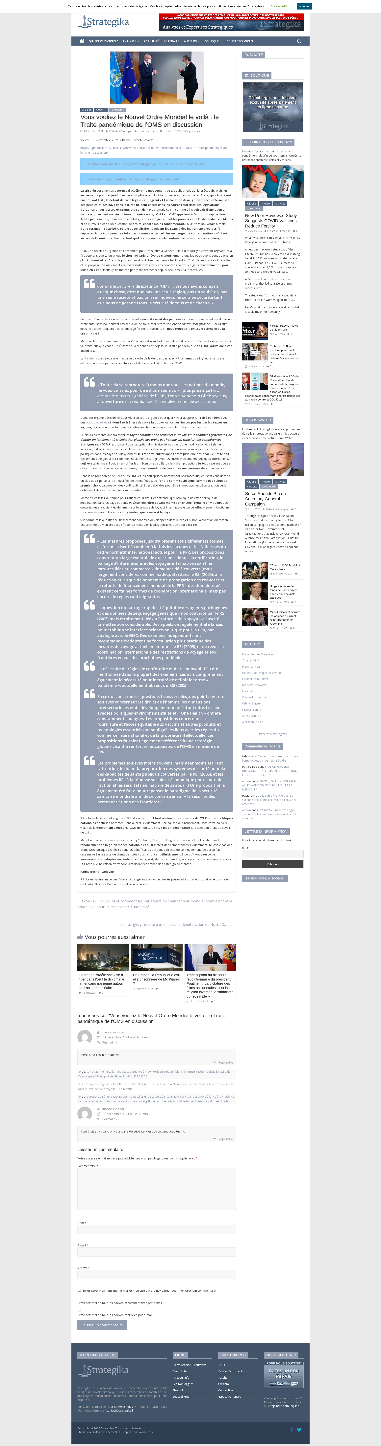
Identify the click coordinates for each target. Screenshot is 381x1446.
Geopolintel (180, 1371)
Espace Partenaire (229, 1396)
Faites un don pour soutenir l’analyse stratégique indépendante (134, 179)
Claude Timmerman (254, 697)
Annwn (246, 781)
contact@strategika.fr (120, 1410)
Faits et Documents (231, 1371)
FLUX (221, 1365)
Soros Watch (269, 486)
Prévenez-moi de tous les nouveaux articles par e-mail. (115, 1315)
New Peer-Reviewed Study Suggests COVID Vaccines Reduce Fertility (271, 220)
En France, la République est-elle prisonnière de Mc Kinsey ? (156, 979)
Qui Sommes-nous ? (103, 41)
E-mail (82, 1245)
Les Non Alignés (183, 1384)
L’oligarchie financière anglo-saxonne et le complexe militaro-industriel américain (269, 800)
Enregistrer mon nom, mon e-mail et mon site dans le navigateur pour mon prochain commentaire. (149, 1290)
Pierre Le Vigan (251, 666)
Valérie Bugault (251, 703)
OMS (185, 131)
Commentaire (87, 1166)
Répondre (225, 1062)
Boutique (211, 41)
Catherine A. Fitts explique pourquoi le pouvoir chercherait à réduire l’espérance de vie (284, 354)
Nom (81, 1223)
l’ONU (128, 818)
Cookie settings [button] (281, 6)
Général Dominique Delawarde (262, 673)
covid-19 (168, 131)
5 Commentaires (147, 131)
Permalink (109, 1042)
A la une (86, 110)
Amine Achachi (251, 716)
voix (112, 840)
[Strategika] (81, 41)
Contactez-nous (240, 41)
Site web (83, 1268)
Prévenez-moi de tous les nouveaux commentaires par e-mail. (119, 1303)
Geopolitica (225, 1390)
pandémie (195, 131)
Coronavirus (117, 110)
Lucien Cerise (250, 691)
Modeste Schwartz (254, 685)
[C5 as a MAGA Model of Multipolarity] (255, 564)
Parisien (90, 358)
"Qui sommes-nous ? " (123, 1407)
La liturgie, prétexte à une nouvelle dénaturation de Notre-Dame (178, 924)
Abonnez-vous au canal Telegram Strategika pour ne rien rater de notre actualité (147, 164)
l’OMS (165, 286)
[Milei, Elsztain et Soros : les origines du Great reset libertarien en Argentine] (255, 610)
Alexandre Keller (252, 722)
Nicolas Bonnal (112, 1109)
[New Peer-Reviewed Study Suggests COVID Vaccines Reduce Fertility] (273, 167)
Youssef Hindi (251, 660)
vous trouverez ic (98, 422)
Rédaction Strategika (121, 131)
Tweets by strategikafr (273, 734)
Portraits (171, 41)
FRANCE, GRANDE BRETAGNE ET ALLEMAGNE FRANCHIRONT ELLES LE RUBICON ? (270, 771)
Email (245, 847)
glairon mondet (112, 1032)
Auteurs (190, 41)
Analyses (129, 41)
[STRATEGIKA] (103, 1364)
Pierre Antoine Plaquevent (258, 654)
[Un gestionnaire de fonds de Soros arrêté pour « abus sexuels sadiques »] (255, 584)
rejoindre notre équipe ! (285, 1406)
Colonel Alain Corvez (255, 679)
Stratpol (178, 1390)
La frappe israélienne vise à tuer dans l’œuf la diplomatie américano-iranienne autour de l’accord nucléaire (101, 981)
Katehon (223, 1377)
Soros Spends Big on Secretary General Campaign (265, 499)
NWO (178, 131)
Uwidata (223, 1384)
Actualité (151, 41)
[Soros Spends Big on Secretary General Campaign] (273, 445)
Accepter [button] (304, 6)
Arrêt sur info (181, 1377)
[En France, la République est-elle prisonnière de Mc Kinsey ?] (157, 946)
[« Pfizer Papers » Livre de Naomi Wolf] (255, 324)
